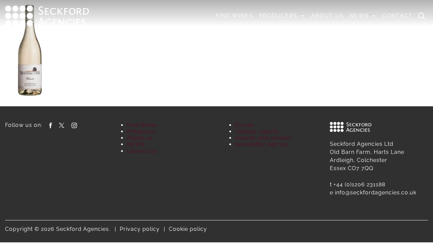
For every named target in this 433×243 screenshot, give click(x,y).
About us (327, 15)
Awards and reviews (263, 138)
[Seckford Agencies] (47, 15)
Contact (397, 15)
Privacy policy (140, 229)
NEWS (359, 15)
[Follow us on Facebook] (50, 125)
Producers (278, 15)
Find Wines (234, 15)
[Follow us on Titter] (61, 125)
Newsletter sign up (261, 144)
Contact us (142, 151)
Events (244, 125)
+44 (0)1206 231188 (359, 184)
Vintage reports (257, 131)
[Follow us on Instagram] (74, 125)
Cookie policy (188, 229)
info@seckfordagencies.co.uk (375, 192)
